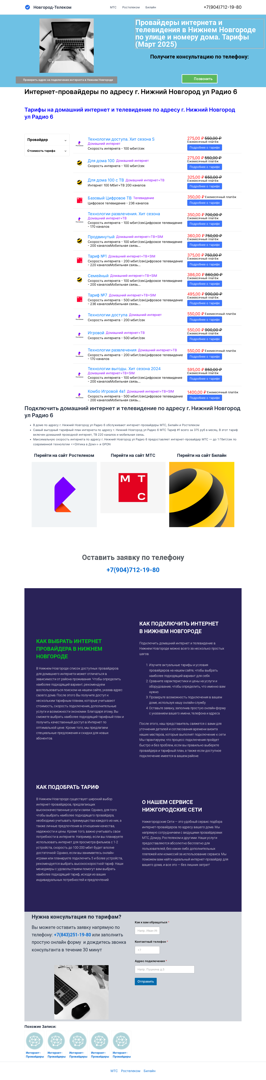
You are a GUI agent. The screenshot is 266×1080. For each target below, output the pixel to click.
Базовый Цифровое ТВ (110, 198)
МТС (113, 7)
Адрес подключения (151, 961)
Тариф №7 (97, 295)
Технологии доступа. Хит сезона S (121, 139)
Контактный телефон (151, 941)
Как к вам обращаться (152, 922)
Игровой (96, 332)
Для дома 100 (101, 160)
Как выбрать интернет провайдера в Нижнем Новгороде (69, 649)
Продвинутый (101, 236)
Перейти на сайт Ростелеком (64, 455)
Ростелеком (131, 7)
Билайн (150, 7)
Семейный (98, 275)
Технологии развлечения (112, 350)
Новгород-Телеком (52, 7)
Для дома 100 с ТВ (106, 180)
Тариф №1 (97, 256)
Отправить (146, 981)
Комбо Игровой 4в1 (106, 391)
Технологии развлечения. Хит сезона (124, 213)
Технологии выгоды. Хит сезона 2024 (124, 368)
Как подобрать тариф (67, 787)
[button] (80, 649)
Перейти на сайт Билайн (201, 455)
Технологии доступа (107, 314)
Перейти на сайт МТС (133, 455)
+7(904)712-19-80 (223, 7)
